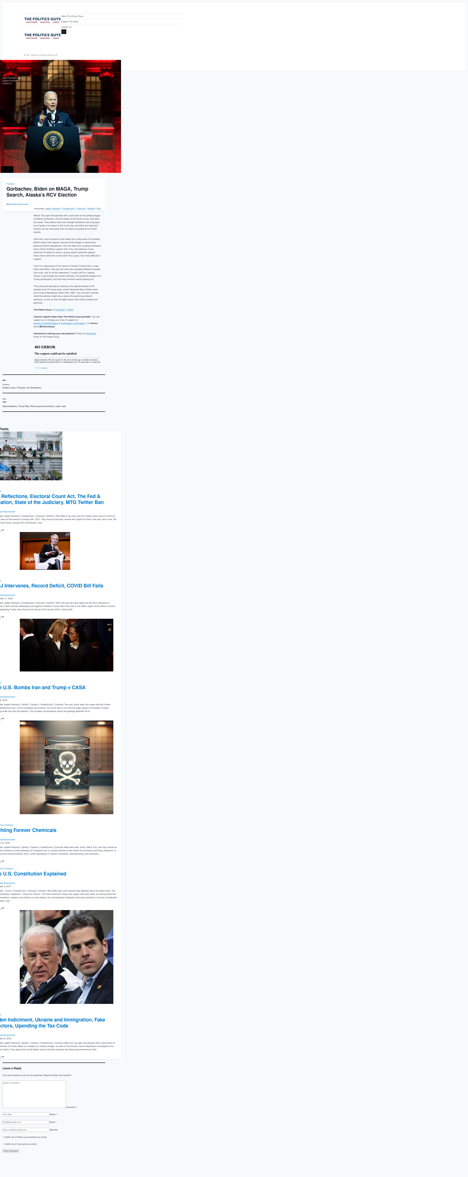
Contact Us (66, 26)
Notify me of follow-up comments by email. (26, 1137)
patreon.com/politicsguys (46, 323)
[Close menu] (0, 75)
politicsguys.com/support (73, 323)
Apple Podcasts (52, 208)
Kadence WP (52, 55)
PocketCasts (68, 208)
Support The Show (69, 21)
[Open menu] (63, 31)
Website (54, 1130)
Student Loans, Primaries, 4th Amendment (22, 386)
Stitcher (91, 208)
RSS (99, 208)
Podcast (10, 184)
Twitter (70, 310)
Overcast (81, 208)
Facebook (60, 310)
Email (53, 1122)
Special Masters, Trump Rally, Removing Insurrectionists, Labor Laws (34, 403)
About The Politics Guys (72, 16)
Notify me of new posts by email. (21, 1144)
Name (53, 1114)
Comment (71, 1107)
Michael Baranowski (18, 204)
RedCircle (91, 333)
